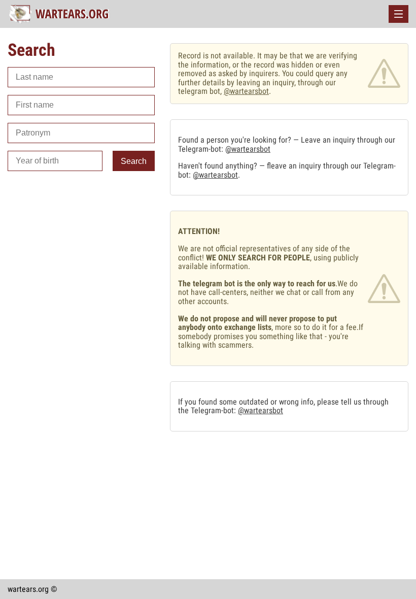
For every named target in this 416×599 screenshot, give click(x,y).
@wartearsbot (246, 91)
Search (134, 161)
